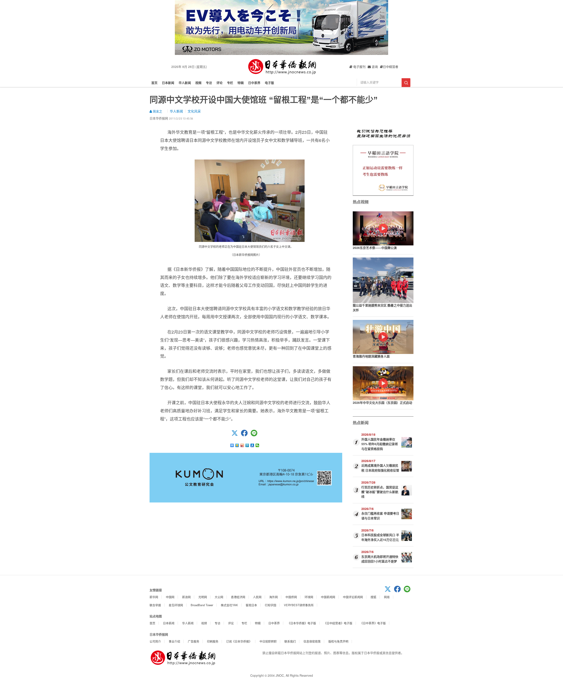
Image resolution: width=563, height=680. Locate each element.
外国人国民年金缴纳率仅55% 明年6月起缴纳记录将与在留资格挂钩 (379, 444)
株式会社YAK (229, 605)
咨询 (374, 66)
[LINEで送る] (255, 435)
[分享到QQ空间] (237, 445)
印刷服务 (212, 641)
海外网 (273, 597)
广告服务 (193, 641)
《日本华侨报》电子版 (301, 623)
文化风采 (194, 111)
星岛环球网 (176, 605)
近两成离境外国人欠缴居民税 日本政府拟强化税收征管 (380, 467)
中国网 (170, 597)
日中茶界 (254, 82)
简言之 (157, 111)
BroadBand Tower (202, 605)
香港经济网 (238, 597)
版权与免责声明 (338, 641)
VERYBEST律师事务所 (299, 605)
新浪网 (186, 597)
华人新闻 (185, 82)
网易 (387, 597)
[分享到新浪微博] (242, 445)
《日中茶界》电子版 (373, 623)
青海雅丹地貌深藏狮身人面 (371, 356)
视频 (198, 82)
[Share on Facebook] (246, 435)
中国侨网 (291, 597)
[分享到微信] (257, 445)
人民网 (257, 597)
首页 (154, 82)
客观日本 (251, 605)
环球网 (309, 597)
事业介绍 (174, 641)
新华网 (154, 597)
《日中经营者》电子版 (338, 623)
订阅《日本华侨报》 (239, 641)
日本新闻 (168, 82)
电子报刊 (359, 66)
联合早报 (155, 605)
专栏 (230, 82)
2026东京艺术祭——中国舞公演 (375, 247)
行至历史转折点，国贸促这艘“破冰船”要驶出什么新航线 (379, 492)
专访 (209, 82)
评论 (219, 82)
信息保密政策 (312, 641)
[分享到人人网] (252, 445)
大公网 (219, 597)
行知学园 (270, 605)
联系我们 (290, 641)
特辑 (241, 82)
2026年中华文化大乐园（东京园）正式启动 (382, 402)
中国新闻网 (328, 597)
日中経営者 (390, 66)
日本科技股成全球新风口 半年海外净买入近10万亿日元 (380, 537)
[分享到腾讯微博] (247, 445)
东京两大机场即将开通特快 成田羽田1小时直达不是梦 (379, 558)
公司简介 (155, 641)
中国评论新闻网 (353, 597)
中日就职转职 (268, 641)
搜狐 (373, 597)
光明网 (202, 597)
